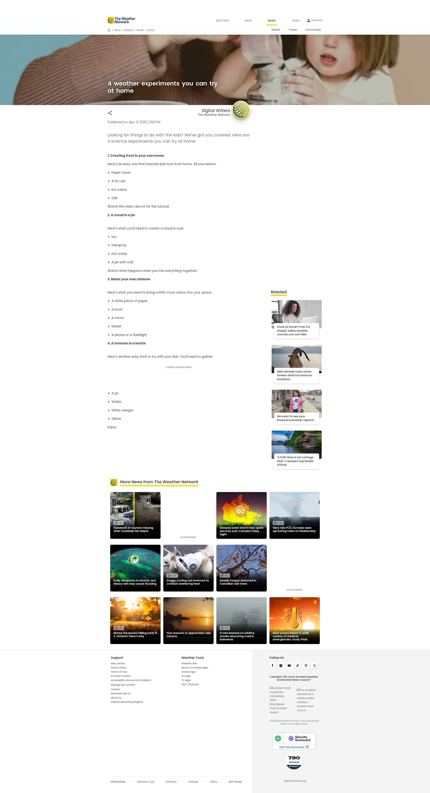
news (117, 30)
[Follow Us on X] (314, 666)
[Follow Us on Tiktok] (297, 666)
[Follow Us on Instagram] (281, 666)
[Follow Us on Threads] (306, 666)
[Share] (110, 113)
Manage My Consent (123, 684)
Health (140, 30)
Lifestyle (128, 30)
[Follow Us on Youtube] (289, 666)
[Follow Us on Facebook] (272, 666)
